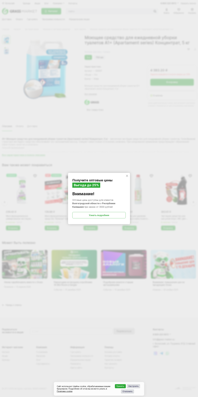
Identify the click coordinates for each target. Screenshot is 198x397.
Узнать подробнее (99, 215)
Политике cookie (64, 391)
